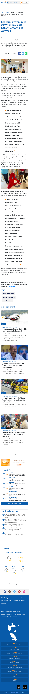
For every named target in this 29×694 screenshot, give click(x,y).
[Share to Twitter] (23, 53)
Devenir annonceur (17, 611)
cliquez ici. (12, 286)
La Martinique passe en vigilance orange (16, 489)
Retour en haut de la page (11, 454)
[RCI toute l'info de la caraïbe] (5, 2)
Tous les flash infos (14, 503)
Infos (2, 598)
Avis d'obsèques (5, 600)
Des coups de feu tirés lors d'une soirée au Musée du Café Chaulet (16, 479)
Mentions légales (20, 614)
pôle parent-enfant (9, 297)
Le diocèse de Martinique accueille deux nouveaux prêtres (17, 484)
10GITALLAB (22, 692)
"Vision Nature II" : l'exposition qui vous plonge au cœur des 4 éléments (17, 499)
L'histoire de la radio (6, 609)
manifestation (7, 301)
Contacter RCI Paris (6, 611)
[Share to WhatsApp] (26, 53)
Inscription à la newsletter (16, 598)
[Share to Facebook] (19, 53)
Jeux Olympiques (8, 294)
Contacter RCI (16, 609)
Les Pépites (22, 600)
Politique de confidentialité (8, 614)
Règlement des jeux (15, 617)
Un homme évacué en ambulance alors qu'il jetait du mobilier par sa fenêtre (17, 494)
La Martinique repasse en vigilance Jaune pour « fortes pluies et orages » (17, 475)
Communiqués (14, 600)
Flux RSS (3, 603)
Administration (5, 617)
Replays (6, 598)
